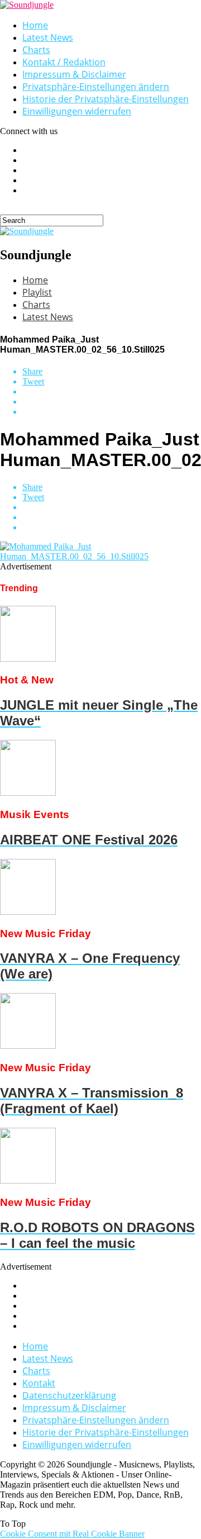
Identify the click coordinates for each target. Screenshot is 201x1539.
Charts (36, 50)
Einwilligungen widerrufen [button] (76, 111)
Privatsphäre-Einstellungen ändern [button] (95, 86)
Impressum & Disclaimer (74, 74)
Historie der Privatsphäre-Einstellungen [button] (105, 99)
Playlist (37, 292)
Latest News (47, 37)
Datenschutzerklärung (69, 1395)
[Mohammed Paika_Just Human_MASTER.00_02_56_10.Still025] (100, 556)
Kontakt (38, 1383)
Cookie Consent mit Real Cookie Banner (72, 1533)
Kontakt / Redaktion (64, 62)
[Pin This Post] (111, 402)
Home (35, 25)
